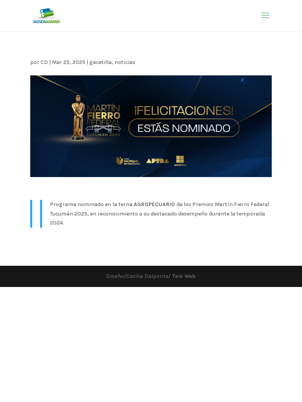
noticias (124, 62)
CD (44, 62)
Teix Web (183, 276)
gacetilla (100, 62)
